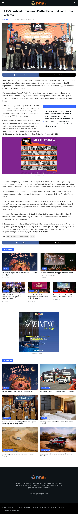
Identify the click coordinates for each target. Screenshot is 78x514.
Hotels (44, 418)
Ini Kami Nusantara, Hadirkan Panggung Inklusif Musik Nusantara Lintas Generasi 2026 (38, 296)
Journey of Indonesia (8, 507)
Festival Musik (12, 236)
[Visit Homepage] (39, 3)
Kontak (61, 507)
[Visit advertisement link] (39, 332)
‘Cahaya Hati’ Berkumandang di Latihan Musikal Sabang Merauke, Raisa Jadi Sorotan (12, 296)
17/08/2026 (32, 301)
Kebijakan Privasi (24, 507)
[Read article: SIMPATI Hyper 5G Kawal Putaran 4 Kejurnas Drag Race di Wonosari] (58, 377)
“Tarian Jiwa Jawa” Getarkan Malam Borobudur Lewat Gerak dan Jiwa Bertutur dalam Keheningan (58, 124)
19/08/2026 (44, 277)
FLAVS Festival (23, 236)
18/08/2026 (6, 301)
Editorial (53, 507)
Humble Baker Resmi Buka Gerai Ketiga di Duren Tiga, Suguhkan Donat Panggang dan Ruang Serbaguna (19, 422)
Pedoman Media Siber (40, 507)
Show (32, 236)
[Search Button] (75, 3)
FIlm (56, 291)
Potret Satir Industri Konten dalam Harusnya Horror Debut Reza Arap (63, 296)
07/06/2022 (14, 19)
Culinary (7, 418)
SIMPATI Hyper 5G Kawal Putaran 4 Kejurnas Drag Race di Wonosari (57, 391)
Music (6, 268)
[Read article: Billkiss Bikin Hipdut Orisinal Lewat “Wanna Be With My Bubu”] (19, 262)
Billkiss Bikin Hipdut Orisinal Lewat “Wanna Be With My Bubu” (18, 391)
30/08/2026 (6, 277)
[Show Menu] (3, 3)
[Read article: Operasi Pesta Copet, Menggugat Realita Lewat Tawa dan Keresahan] (58, 262)
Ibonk (6, 19)
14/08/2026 (57, 299)
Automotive (46, 387)
